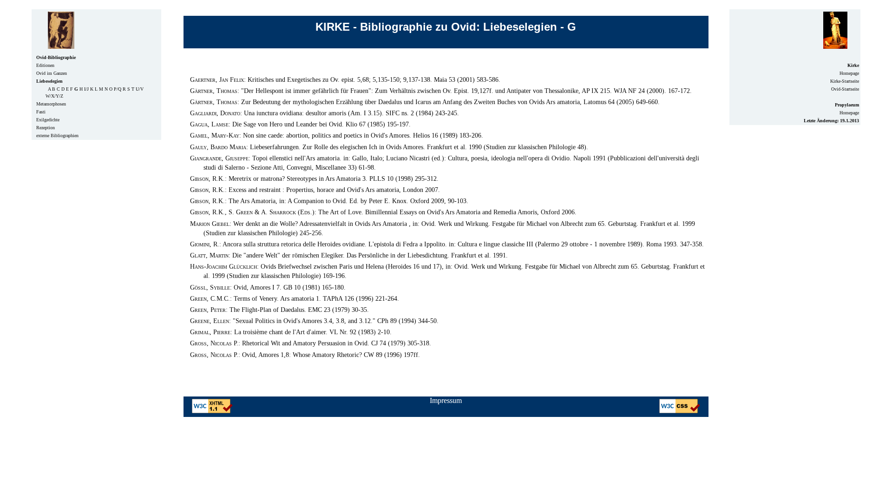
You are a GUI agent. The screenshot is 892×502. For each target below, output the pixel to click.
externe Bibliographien (57, 135)
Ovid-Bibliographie (56, 57)
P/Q (117, 89)
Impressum (446, 400)
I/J (86, 89)
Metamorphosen (51, 103)
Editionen (45, 65)
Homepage (849, 73)
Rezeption (45, 127)
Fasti (41, 111)
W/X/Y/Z (54, 96)
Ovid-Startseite (845, 89)
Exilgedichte (47, 119)
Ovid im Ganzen (51, 73)
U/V (140, 89)
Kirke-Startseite (844, 81)
